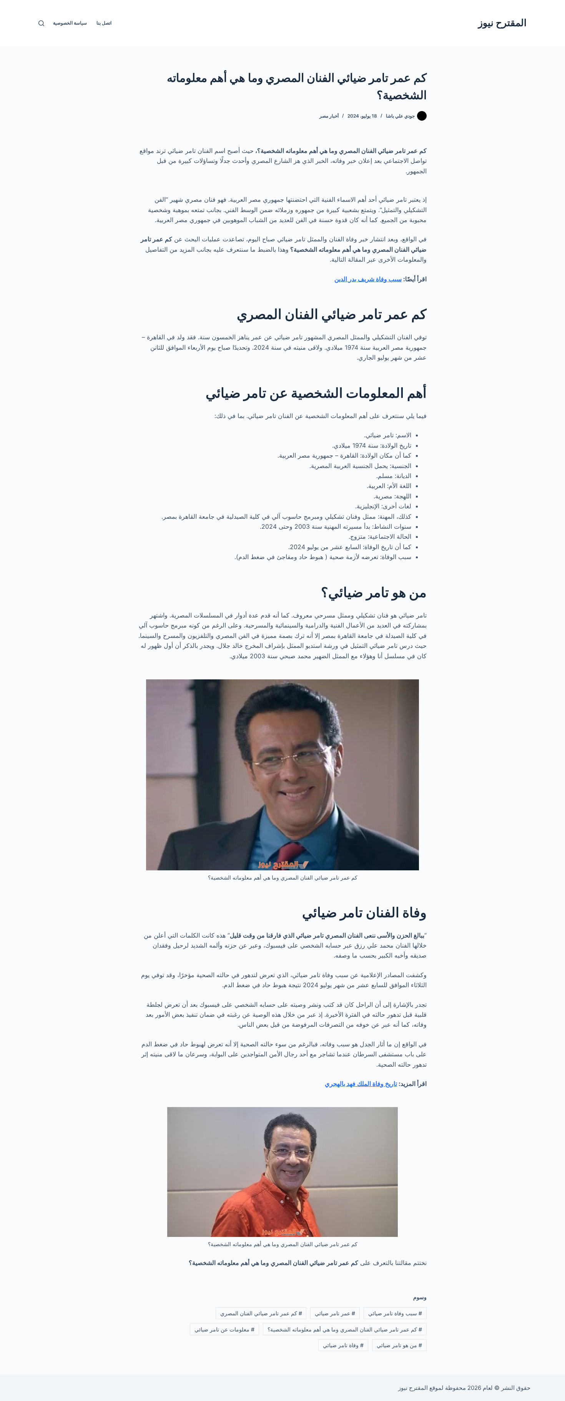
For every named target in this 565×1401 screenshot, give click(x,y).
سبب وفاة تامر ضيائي (395, 1313)
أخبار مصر (329, 116)
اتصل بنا (103, 23)
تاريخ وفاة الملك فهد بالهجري (361, 1083)
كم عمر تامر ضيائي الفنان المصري (261, 1313)
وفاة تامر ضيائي (343, 1345)
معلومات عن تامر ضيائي (224, 1329)
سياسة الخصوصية (70, 23)
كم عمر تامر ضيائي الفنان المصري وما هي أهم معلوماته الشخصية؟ (345, 1329)
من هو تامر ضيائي (399, 1345)
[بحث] (41, 23)
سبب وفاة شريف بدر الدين (368, 279)
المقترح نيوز (502, 22)
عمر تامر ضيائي (335, 1313)
